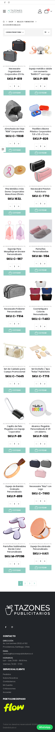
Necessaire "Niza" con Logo (40, 488)
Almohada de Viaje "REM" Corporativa (14, 130)
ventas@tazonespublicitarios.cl (18, 653)
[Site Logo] (15, 11)
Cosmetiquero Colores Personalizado (40, 311)
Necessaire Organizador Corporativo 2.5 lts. (14, 71)
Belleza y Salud (23, 186)
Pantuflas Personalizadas (40, 250)
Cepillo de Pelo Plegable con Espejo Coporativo (14, 429)
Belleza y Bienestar (24, 66)
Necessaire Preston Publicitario (40, 190)
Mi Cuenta (7, 685)
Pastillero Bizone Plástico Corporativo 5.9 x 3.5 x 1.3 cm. (40, 131)
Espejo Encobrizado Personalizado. (40, 548)
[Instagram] (9, 2)
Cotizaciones (9, 688)
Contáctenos (9, 681)
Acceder (7, 692)
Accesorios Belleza (10, 66)
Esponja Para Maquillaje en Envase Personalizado (14, 251)
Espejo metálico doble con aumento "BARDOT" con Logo (40, 71)
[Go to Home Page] (4, 21)
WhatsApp (44, 727)
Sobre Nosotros (10, 678)
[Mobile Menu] (4, 11)
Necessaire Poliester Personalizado (14, 310)
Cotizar (16, 92)
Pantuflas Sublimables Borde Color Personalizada (14, 549)
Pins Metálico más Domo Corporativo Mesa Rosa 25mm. (14, 191)
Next (34, 583)
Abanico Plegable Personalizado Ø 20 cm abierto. (40, 429)
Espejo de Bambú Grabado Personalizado (14, 489)
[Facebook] (5, 2)
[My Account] (40, 11)
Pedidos (7, 674)
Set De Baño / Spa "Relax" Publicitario (40, 370)
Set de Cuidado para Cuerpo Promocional (14, 370)
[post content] (14, 50)
